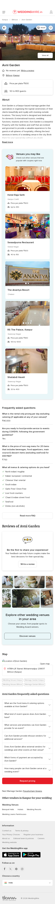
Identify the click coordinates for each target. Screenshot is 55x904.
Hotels (20, 809)
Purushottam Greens (32, 791)
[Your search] (4, 28)
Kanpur (5, 20)
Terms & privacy (21, 831)
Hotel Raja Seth (16, 194)
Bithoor (15, 20)
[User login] (51, 12)
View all (45, 55)
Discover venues (27, 636)
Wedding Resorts (34, 809)
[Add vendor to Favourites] (51, 28)
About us (6, 838)
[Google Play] (31, 857)
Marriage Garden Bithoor (34, 684)
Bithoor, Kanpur (13, 75)
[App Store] (11, 857)
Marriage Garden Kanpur (34, 680)
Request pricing (27, 781)
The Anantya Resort (18, 289)
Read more (7, 142)
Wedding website (9, 842)
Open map (45, 663)
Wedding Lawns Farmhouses (14, 814)
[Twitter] (10, 869)
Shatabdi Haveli (16, 377)
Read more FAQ (27, 515)
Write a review (28, 564)
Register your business (33, 834)
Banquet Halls (8, 809)
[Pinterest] (16, 869)
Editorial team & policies (23, 838)
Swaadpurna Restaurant (20, 242)
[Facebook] (4, 869)
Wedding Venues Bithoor (12, 684)
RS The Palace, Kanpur (19, 329)
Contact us (6, 831)
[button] (27, 551)
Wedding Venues (10, 804)
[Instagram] (22, 869)
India (11, 883)
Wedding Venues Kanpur (12, 680)
